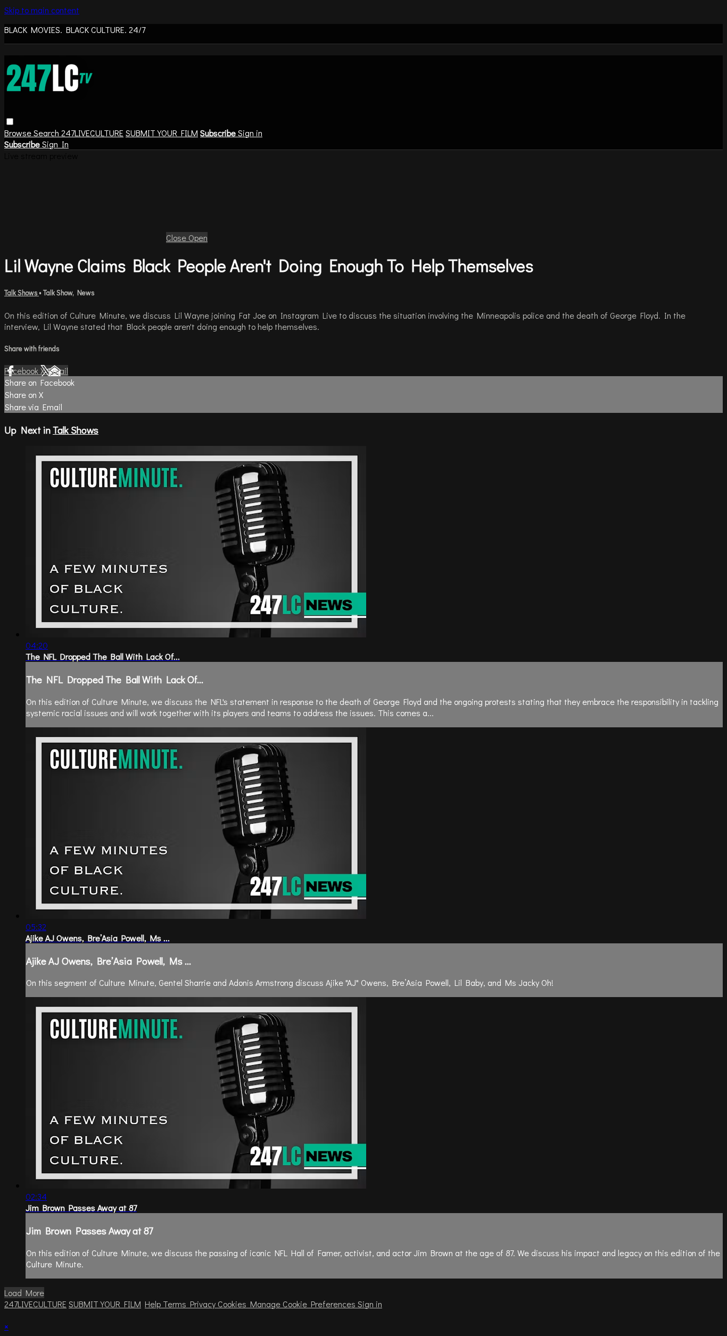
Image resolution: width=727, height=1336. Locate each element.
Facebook (22, 370)
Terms (176, 1303)
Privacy (204, 1303)
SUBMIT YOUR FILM (162, 132)
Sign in (250, 132)
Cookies (234, 1303)
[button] (9, 121)
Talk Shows (21, 292)
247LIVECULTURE (92, 132)
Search (47, 132)
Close (177, 237)
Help (154, 1303)
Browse (19, 132)
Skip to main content (41, 9)
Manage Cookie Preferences (304, 1303)
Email (58, 370)
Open (198, 237)
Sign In (55, 144)
